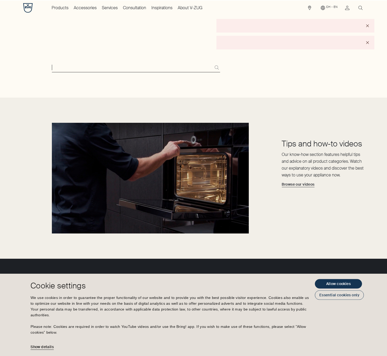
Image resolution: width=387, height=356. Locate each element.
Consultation (134, 8)
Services (110, 8)
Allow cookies (338, 283)
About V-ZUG (190, 8)
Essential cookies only (339, 295)
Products (60, 8)
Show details (42, 346)
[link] (309, 9)
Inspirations (161, 8)
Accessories (85, 8)
